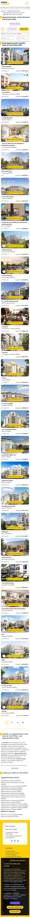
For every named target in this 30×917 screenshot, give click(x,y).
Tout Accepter (15, 911)
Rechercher (24, 29)
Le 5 (3, 634)
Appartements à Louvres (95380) (11, 791)
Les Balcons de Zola (8, 506)
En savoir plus (15, 903)
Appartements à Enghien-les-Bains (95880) (14, 807)
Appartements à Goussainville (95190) (12, 800)
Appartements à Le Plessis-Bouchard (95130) (14, 806)
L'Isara (4, 378)
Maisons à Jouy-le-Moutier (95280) (11, 814)
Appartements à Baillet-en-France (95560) (14, 804)
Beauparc (5, 532)
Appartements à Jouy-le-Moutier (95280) (13, 786)
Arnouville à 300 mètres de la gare (13, 609)
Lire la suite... (15, 768)
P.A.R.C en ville (7, 686)
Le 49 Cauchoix (7, 276)
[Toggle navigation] (26, 3)
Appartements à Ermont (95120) (11, 802)
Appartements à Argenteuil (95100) (11, 788)
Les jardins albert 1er (9, 455)
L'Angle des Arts (7, 118)
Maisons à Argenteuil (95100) (9, 816)
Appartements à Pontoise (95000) (11, 809)
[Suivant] (23, 722)
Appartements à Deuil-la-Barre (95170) (13, 795)
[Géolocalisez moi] (2, 29)
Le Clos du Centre (8, 197)
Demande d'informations (15, 62)
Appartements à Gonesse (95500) (11, 790)
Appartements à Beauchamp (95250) (12, 793)
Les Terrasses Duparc (9, 429)
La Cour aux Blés (7, 404)
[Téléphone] (4, 62)
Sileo (3, 660)
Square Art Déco (7, 481)
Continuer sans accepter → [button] (18, 860)
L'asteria (5, 327)
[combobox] (15, 33)
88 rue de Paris (7, 171)
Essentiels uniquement (15, 907)
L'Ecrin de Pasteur (8, 583)
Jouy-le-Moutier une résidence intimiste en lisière (13, 144)
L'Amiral (4, 352)
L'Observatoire (7, 250)
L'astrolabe (6, 92)
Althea (4, 711)
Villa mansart (6, 67)
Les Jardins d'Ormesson (10, 301)
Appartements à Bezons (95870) (11, 781)
